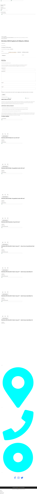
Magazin (3, 348)
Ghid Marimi (4, 355)
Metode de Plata (21, 352)
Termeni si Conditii (21, 347)
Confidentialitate (21, 348)
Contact (3, 352)
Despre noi (3, 350)
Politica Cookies (21, 350)
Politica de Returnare (22, 355)
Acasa (3, 347)
